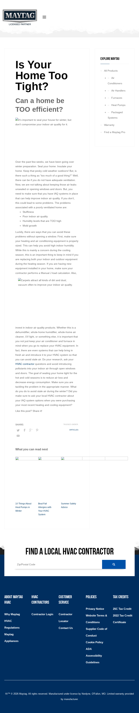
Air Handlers (118, 90)
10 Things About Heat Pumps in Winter (23, 507)
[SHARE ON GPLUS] (30, 430)
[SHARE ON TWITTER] (18, 430)
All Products (111, 70)
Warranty (109, 124)
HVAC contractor (24, 363)
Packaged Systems (115, 115)
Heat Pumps (118, 105)
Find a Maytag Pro (114, 132)
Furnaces (116, 97)
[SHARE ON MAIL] (18, 436)
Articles (73, 430)
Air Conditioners (115, 80)
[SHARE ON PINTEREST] (37, 430)
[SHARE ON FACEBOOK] (24, 430)
